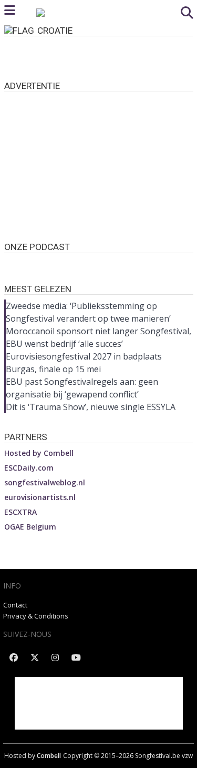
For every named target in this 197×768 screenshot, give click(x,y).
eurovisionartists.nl (40, 497)
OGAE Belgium (30, 527)
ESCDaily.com (29, 468)
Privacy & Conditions (35, 616)
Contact (15, 605)
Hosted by (39, 453)
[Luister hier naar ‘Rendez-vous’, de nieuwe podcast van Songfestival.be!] (98, 263)
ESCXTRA (20, 512)
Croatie (54, 30)
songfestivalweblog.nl (44, 482)
